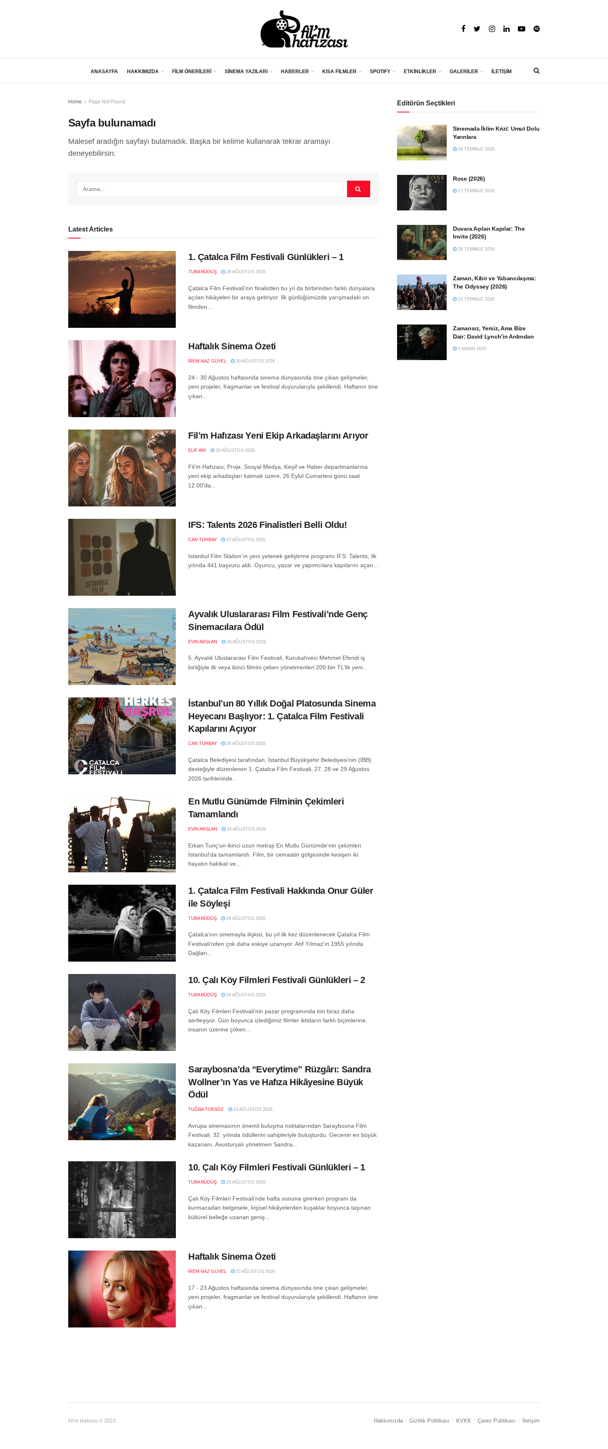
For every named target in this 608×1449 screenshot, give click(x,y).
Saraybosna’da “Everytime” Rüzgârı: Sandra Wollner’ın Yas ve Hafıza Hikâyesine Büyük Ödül (279, 1082)
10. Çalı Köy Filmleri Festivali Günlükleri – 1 (276, 1167)
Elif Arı (197, 450)
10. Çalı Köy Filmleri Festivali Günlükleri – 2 (276, 980)
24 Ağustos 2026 (245, 828)
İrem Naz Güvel (207, 360)
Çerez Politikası (497, 1421)
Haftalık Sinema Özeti (232, 346)
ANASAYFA (104, 71)
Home (75, 102)
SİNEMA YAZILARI (246, 71)
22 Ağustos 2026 (255, 1271)
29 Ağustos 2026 (245, 271)
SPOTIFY (380, 71)
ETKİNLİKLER (420, 71)
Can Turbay (202, 539)
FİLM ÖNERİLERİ (191, 71)
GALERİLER (464, 71)
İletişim (531, 1421)
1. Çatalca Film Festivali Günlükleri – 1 (265, 257)
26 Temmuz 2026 (476, 248)
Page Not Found (107, 102)
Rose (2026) (469, 178)
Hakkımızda (388, 1421)
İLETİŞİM (501, 71)
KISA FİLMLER (339, 71)
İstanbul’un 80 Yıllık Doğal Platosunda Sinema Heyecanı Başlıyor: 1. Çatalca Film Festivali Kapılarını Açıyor (282, 716)
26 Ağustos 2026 (245, 641)
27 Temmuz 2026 (476, 190)
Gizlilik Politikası (429, 1421)
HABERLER (295, 71)
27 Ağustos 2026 (245, 539)
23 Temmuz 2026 (476, 298)
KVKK (463, 1421)
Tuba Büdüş (202, 271)
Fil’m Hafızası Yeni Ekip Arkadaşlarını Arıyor (278, 435)
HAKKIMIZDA (143, 71)
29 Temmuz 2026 (476, 148)
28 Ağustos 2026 (234, 450)
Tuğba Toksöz (206, 1109)
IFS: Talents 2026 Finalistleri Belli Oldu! (267, 525)
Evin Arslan (202, 641)
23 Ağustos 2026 (252, 1109)
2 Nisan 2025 (471, 348)
